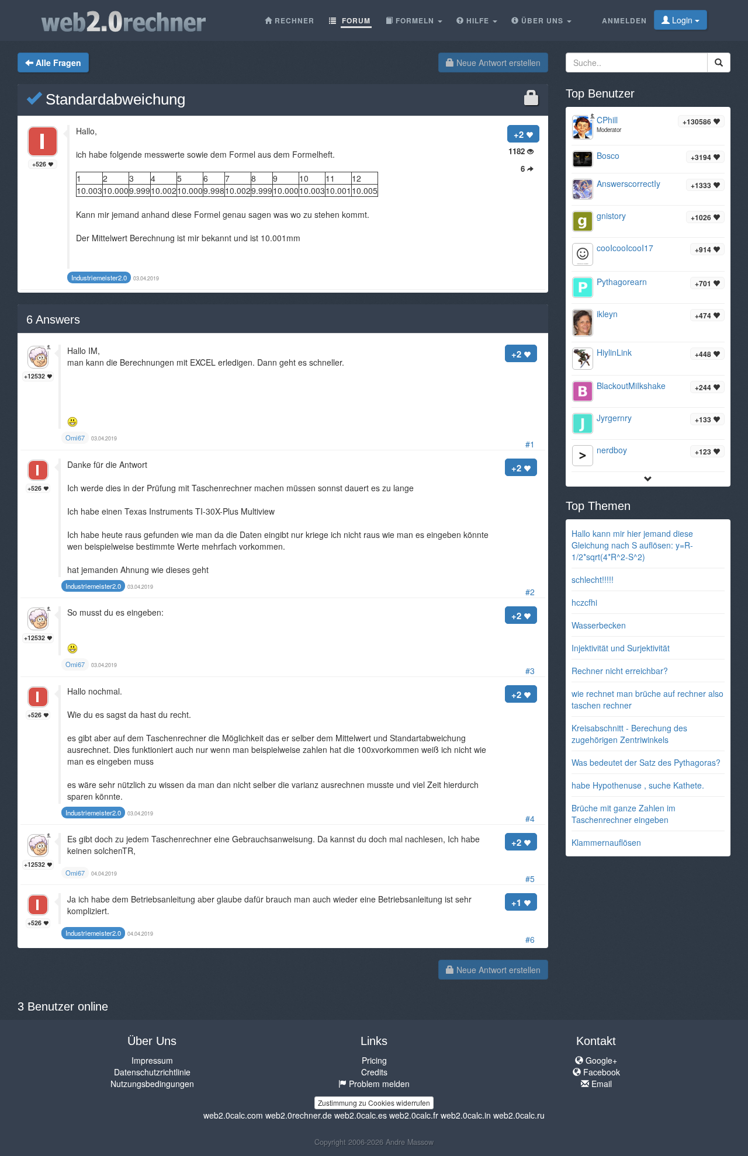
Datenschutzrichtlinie (152, 1072)
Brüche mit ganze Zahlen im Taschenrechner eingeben (624, 813)
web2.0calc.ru (519, 1115)
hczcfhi (584, 602)
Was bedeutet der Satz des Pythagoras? (646, 762)
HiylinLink (614, 352)
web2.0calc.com (233, 1115)
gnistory (611, 215)
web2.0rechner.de (298, 1115)
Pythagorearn (622, 281)
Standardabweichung (113, 99)
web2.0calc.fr (413, 1115)
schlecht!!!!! (593, 579)
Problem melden (378, 1083)
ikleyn (607, 314)
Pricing (374, 1060)
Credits (374, 1072)
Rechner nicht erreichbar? (620, 670)
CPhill (607, 120)
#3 (530, 670)
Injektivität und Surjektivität (621, 648)
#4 (530, 818)
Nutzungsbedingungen (152, 1083)
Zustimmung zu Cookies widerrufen (374, 1103)
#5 (530, 878)
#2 (530, 592)
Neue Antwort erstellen (497, 62)
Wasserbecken (599, 625)
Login (682, 20)
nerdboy (612, 450)
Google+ (600, 1060)
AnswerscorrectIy (628, 183)
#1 (530, 444)
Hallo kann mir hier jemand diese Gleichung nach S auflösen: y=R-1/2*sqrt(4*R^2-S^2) (632, 545)
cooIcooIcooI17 (625, 248)
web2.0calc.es (360, 1115)
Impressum (152, 1060)
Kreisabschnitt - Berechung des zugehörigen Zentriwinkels (629, 733)
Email (600, 1083)
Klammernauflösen (606, 842)
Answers (53, 319)
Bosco (608, 155)
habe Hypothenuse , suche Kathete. (638, 785)
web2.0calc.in (466, 1115)
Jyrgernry (614, 417)
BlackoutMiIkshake (631, 385)
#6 (530, 939)
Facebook (600, 1072)
